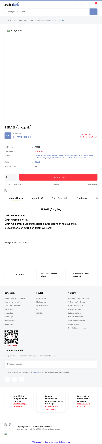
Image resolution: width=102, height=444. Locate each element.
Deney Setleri (10, 320)
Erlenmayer (9, 324)
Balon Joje (9, 317)
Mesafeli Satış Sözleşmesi (78, 298)
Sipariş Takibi (73, 324)
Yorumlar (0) (38, 198)
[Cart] (94, 4)
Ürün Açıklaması (16, 198)
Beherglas (9, 313)
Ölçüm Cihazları (79, 158)
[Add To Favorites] (14, 184)
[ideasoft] (37, 442)
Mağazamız (41, 302)
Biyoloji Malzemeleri (13, 302)
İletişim (39, 313)
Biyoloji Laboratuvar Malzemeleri (65, 155)
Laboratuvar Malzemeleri (15, 298)
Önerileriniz (81, 198)
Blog (38, 309)
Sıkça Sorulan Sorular (76, 320)
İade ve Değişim (74, 313)
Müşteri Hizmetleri (75, 317)
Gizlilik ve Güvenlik (75, 306)
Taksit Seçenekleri (60, 198)
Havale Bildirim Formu (77, 328)
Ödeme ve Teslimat (76, 302)
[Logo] (12, 4)
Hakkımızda (41, 298)
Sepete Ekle (59, 177)
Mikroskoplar (9, 309)
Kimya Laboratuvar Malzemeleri (59, 158)
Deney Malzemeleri (43, 155)
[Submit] (94, 364)
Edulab (37, 162)
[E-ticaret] (50, 442)
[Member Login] (87, 4)
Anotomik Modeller (12, 306)
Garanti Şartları (74, 309)
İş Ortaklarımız (42, 306)
